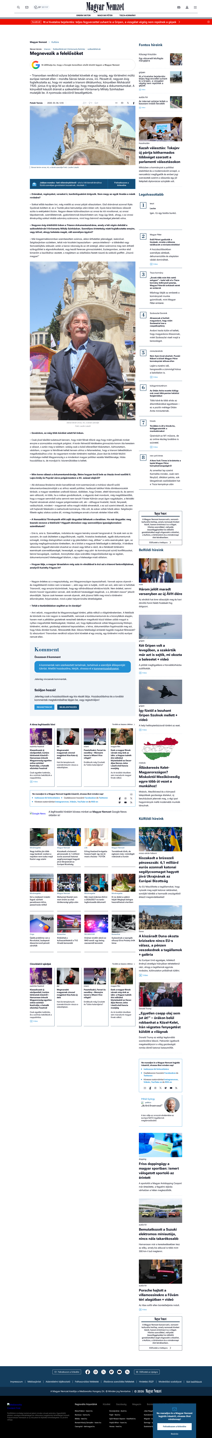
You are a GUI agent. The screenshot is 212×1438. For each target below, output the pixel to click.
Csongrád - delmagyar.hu (85, 1426)
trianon (47, 49)
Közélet (106, 1404)
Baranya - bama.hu (82, 1415)
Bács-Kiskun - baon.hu (84, 1411)
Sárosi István (36, 49)
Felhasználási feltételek (87, 1382)
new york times (156, 456)
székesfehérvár (94, 49)
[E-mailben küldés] (122, 103)
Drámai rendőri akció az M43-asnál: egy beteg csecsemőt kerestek (95, 940)
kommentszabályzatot (106, 668)
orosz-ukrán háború (148, 853)
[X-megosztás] (128, 103)
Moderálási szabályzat (170, 1382)
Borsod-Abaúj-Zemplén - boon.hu (88, 1423)
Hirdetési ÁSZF (146, 1382)
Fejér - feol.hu (114, 1415)
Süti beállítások (194, 1382)
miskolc (142, 763)
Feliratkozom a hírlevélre (121, 183)
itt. (86, 185)
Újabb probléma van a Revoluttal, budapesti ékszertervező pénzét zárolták (40, 942)
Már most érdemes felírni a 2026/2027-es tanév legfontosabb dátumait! (95, 899)
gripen (142, 72)
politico (148, 1102)
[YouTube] (125, 802)
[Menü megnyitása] (195, 7)
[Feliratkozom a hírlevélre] (26, 7)
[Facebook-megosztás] (133, 103)
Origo (32, 934)
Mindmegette (35, 848)
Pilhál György (148, 1099)
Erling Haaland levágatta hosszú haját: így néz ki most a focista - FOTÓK (95, 854)
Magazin (136, 1404)
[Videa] (119, 802)
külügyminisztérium (158, 386)
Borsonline (61, 934)
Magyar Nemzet (38, 42)
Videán (73, 802)
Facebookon (90, 798)
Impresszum (16, 1382)
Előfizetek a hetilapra (158, 542)
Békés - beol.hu (81, 1419)
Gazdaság (121, 1404)
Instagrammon (62, 802)
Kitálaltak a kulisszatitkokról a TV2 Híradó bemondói (67, 940)
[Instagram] (125, 798)
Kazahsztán (144, 143)
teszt (152, 203)
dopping (142, 1159)
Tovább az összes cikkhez (122, 724)
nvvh (141, 584)
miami (86, 747)
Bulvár (150, 1404)
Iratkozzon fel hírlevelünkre (47, 798)
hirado (153, 421)
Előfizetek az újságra (148, 1372)
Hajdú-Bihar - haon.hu (118, 1423)
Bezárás (174, 1434)
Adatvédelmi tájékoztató (58, 1382)
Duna (141, 931)
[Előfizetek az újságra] (178, 7)
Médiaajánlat (34, 1382)
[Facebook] (119, 798)
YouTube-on (82, 802)
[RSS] (131, 802)
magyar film (115, 747)
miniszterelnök (156, 351)
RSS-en (94, 802)
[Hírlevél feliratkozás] (131, 794)
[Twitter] (131, 798)
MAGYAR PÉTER (104, 15)
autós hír (143, 97)
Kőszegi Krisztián (147, 54)
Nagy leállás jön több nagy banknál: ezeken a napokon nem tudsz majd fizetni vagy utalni (41, 855)
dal (58, 747)
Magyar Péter (156, 234)
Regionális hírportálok (86, 1404)
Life (85, 848)
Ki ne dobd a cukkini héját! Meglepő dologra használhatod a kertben (122, 899)
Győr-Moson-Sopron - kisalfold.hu (122, 1419)
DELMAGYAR (89, 934)
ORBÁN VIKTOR (83, 15)
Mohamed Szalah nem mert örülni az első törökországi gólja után (67, 899)
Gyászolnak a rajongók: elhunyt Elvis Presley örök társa (123, 940)
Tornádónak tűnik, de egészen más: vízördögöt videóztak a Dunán (123, 854)
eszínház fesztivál (37, 747)
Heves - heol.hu (115, 1426)
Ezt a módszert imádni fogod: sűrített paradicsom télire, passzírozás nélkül (40, 901)
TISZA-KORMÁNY (127, 15)
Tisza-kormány (156, 273)
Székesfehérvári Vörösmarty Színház (69, 49)
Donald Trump (145, 1008)
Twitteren (103, 798)
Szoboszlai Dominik (158, 313)
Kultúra (55, 42)
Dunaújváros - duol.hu (118, 1411)
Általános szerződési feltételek (119, 1382)
